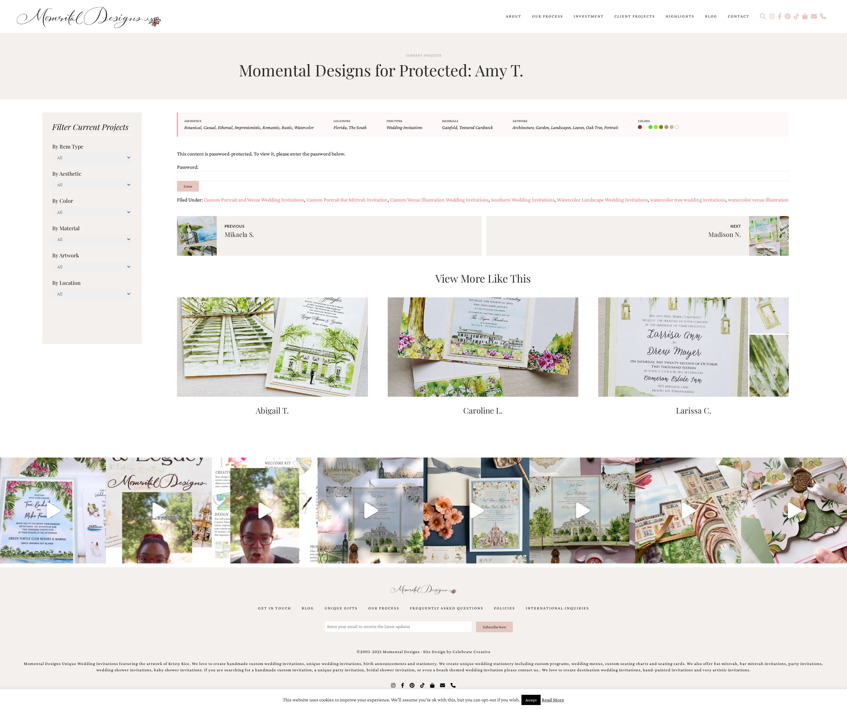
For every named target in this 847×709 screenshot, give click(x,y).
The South (358, 127)
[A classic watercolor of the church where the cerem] (476, 510)
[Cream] (645, 127)
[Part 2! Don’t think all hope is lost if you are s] (159, 510)
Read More (553, 699)
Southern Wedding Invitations (523, 199)
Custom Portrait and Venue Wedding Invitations (254, 199)
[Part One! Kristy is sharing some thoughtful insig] (265, 510)
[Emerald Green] (651, 127)
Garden (542, 127)
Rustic (287, 127)
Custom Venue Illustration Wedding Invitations (439, 199)
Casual (209, 127)
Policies (504, 608)
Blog (711, 16)
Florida (340, 127)
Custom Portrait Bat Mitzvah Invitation (347, 199)
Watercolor (304, 127)
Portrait (611, 127)
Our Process (547, 16)
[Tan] (672, 127)
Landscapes (561, 127)
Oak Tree (594, 127)
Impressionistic (247, 127)
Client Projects (634, 16)
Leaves (578, 127)
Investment (589, 16)
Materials (450, 121)
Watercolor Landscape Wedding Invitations (602, 199)
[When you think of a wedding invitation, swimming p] (53, 510)
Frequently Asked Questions (446, 608)
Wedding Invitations (404, 127)
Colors (644, 121)
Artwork (520, 121)
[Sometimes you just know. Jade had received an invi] (582, 510)
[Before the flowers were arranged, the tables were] (371, 510)
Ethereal (225, 127)
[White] (677, 127)
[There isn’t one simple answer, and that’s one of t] (794, 510)
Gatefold (449, 127)
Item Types (394, 121)
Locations (342, 121)
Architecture (523, 127)
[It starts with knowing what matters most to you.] (688, 510)
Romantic (271, 127)
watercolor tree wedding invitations (688, 199)
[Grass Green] (656, 127)
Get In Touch (274, 608)
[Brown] (640, 127)
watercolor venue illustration (758, 199)
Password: (188, 167)
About (513, 16)
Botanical (192, 127)
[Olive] (661, 127)
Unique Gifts (341, 608)
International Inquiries (557, 608)
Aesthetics (192, 121)
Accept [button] (531, 699)
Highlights (680, 16)
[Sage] (667, 127)
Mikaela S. (239, 234)
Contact (738, 16)
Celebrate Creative (472, 651)
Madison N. (724, 234)
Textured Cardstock (476, 127)
